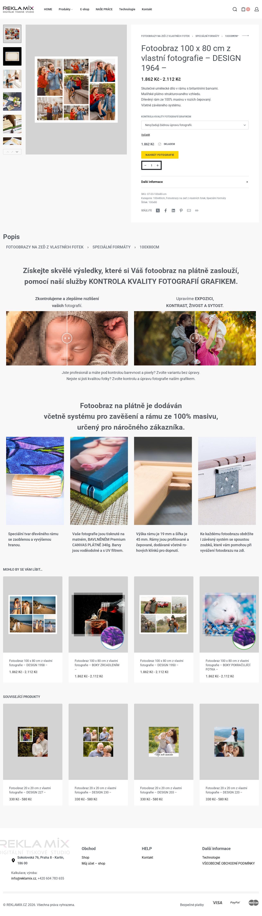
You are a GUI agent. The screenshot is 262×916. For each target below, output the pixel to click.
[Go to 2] (12, 56)
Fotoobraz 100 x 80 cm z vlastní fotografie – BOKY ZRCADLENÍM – (97, 665)
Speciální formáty (207, 36)
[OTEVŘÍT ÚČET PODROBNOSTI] (256, 9)
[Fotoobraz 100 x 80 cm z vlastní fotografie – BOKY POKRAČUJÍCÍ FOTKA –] (229, 614)
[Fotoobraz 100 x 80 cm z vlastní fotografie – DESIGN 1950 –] (163, 614)
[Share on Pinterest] (181, 210)
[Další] (115, 89)
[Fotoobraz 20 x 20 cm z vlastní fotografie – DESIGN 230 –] (98, 742)
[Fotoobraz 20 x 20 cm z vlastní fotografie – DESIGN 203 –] (163, 742)
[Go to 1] (12, 34)
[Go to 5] (12, 124)
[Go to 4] (12, 101)
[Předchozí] (36, 89)
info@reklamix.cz (23, 878)
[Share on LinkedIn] (173, 210)
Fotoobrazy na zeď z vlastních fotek (165, 36)
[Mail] (189, 210)
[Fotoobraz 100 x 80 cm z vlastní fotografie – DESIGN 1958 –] (32, 614)
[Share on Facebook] (165, 210)
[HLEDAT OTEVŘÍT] (235, 9)
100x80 (153, 202)
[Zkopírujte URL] (197, 210)
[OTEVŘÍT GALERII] (76, 90)
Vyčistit (145, 134)
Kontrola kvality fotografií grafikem (166, 116)
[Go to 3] (12, 79)
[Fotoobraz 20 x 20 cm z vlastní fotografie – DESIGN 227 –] (32, 742)
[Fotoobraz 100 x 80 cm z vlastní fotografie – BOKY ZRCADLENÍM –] (98, 614)
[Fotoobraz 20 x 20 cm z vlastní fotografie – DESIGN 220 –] (229, 742)
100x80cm (231, 36)
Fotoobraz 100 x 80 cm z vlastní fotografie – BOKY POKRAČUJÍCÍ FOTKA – (228, 665)
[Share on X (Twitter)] (158, 210)
